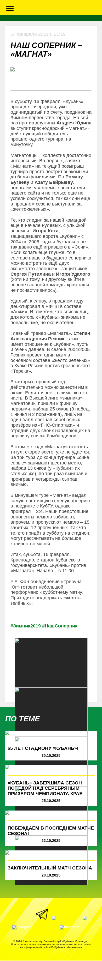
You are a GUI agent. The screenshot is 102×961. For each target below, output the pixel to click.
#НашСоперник (59, 625)
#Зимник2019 (25, 625)
